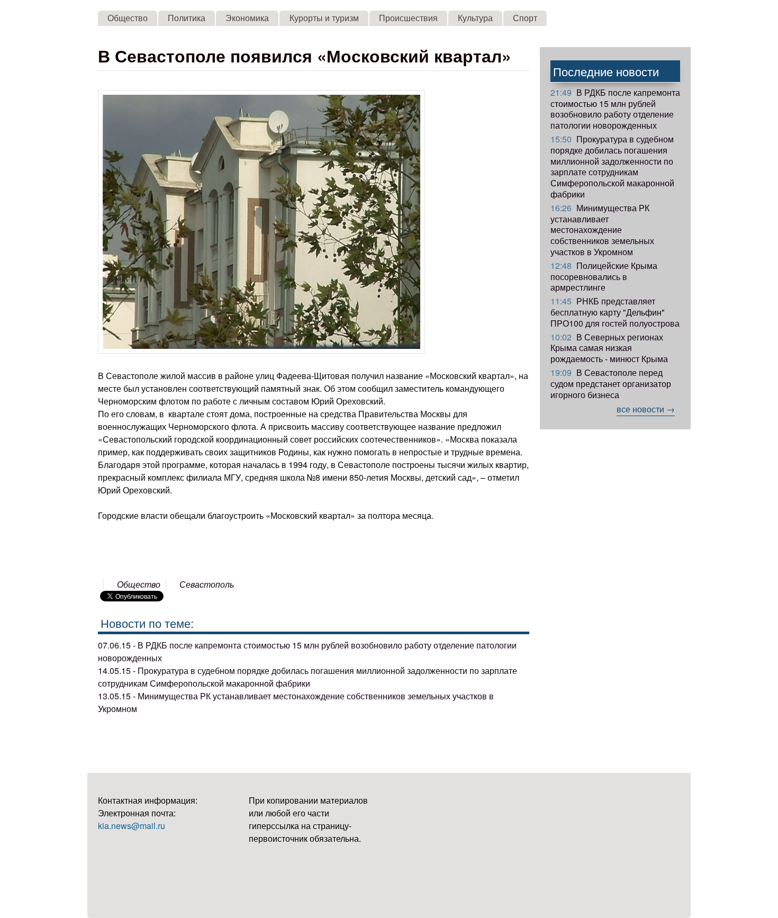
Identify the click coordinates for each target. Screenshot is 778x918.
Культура (475, 18)
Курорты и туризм (324, 18)
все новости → (646, 409)
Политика (186, 18)
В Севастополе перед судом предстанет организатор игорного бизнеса (610, 383)
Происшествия (408, 18)
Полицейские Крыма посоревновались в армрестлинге (603, 276)
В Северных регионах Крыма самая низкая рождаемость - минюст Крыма (609, 348)
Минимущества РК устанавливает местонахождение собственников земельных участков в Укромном (602, 230)
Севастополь (206, 584)
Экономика (247, 18)
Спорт (525, 18)
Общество (127, 18)
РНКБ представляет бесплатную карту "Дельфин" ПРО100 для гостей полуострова (615, 312)
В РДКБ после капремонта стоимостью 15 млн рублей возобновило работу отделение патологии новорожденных (615, 108)
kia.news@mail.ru (131, 826)
